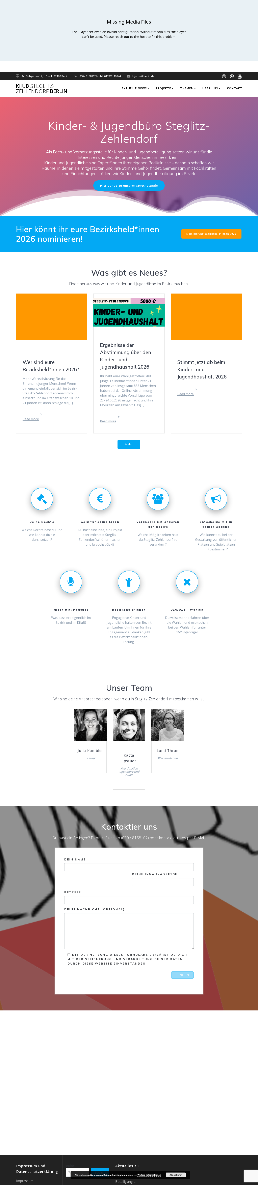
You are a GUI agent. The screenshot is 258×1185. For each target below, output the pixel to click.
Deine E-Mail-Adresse (154, 874)
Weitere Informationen (149, 1174)
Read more (31, 419)
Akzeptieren (176, 1174)
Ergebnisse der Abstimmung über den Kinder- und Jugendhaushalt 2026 (125, 356)
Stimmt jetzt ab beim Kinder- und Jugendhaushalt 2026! (202, 369)
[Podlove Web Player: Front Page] (129, 30)
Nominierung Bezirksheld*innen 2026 (211, 234)
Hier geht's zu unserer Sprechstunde (129, 185)
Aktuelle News (134, 88)
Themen (187, 88)
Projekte (163, 88)
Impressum (24, 1181)
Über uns (210, 88)
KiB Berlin (41, 88)
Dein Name (75, 859)
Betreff (72, 892)
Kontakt (234, 88)
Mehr (128, 444)
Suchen (70, 1165)
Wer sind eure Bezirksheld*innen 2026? (51, 365)
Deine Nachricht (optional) (94, 909)
